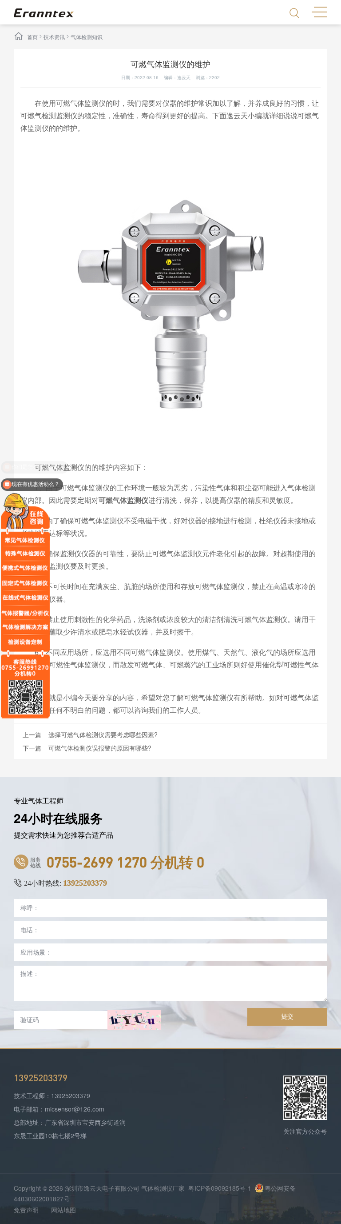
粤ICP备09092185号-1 (219, 1188)
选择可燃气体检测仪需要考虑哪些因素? (103, 734)
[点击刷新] (134, 1020)
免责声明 (26, 1209)
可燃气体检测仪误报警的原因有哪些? (99, 747)
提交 (287, 1016)
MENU (319, 11)
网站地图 (63, 1209)
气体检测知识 (87, 36)
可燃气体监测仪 (123, 500)
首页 (32, 36)
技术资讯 (54, 36)
